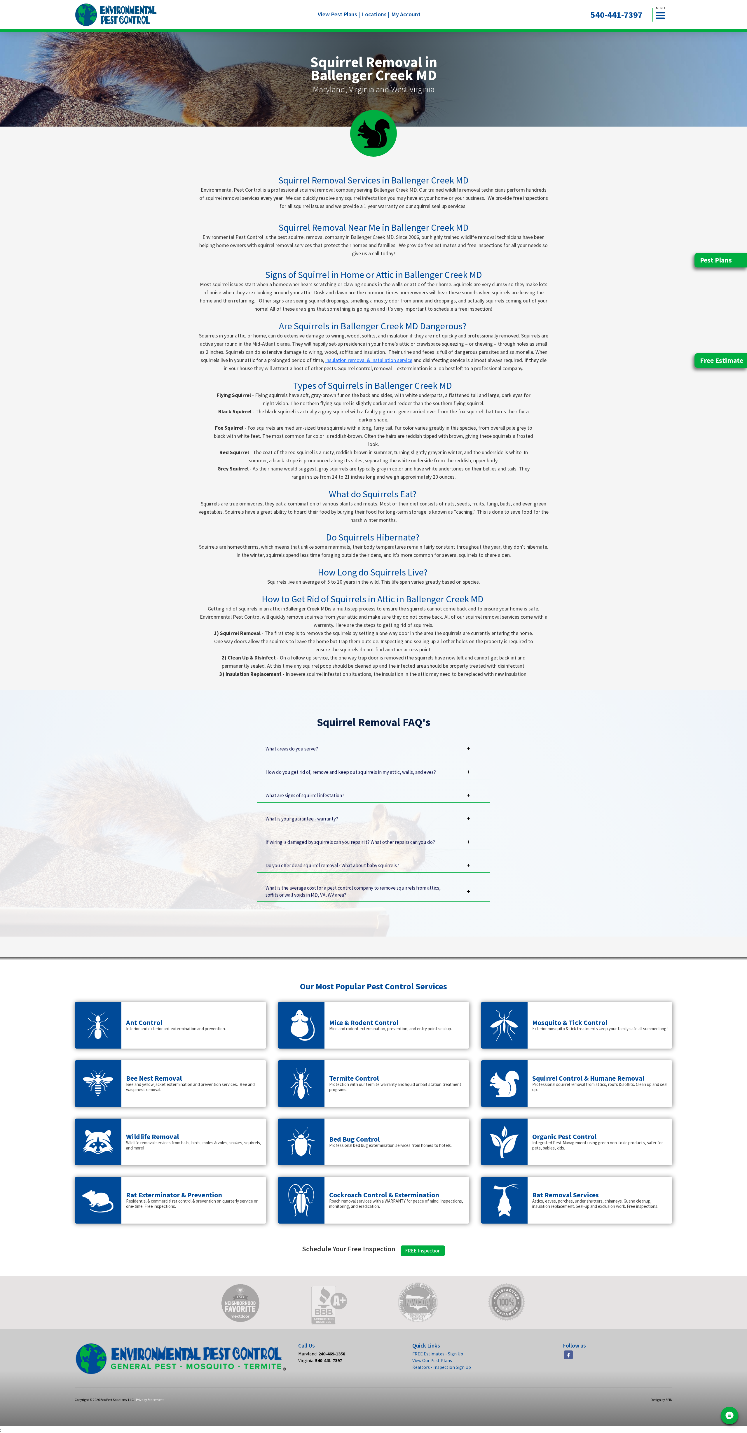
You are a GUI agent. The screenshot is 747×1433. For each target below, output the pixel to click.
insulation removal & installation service (368, 360)
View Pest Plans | (339, 14)
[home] (116, 15)
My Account (405, 14)
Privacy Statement (150, 1399)
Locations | (376, 14)
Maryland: (321, 1354)
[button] (662, 15)
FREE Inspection (423, 1250)
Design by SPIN (661, 1399)
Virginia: (320, 1360)
